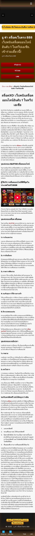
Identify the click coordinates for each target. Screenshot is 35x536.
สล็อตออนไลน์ (17, 520)
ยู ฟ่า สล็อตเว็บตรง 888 (21, 526)
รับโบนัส (17, 70)
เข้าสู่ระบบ (17, 65)
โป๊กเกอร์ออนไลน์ (17, 523)
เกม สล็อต (9, 86)
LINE (17, 76)
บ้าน (3, 86)
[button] (3, 15)
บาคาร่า (25, 520)
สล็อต (9, 520)
